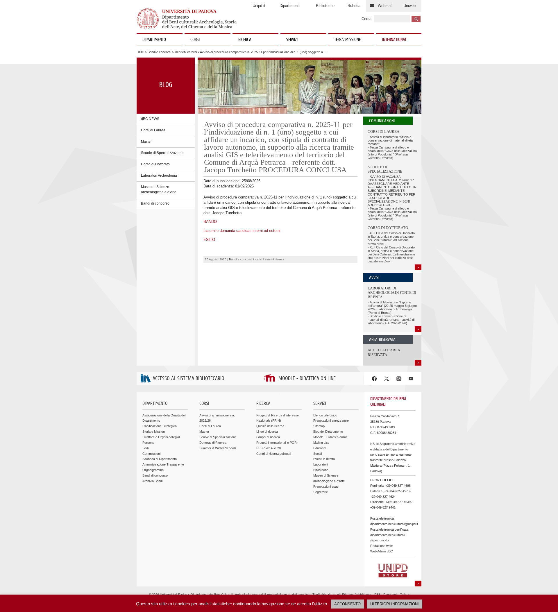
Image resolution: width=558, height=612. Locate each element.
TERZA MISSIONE (347, 40)
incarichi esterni (186, 52)
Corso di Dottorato (155, 164)
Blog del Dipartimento (328, 431)
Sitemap (319, 426)
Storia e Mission (153, 431)
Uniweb (409, 5)
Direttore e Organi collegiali (161, 437)
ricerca (280, 259)
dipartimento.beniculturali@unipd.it (394, 524)
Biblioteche (325, 5)
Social (317, 453)
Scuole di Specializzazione (162, 153)
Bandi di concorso (155, 203)
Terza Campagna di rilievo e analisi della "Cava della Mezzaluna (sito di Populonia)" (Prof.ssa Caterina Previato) (392, 153)
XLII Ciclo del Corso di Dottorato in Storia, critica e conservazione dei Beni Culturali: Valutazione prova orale (391, 238)
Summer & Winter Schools (217, 448)
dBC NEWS (150, 119)
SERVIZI (292, 40)
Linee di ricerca (267, 431)
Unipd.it (259, 5)
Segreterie (320, 492)
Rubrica (354, 5)
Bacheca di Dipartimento (159, 459)
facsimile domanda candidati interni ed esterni (241, 230)
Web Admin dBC (381, 551)
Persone (148, 442)
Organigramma (153, 470)
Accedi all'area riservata (384, 352)
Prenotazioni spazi (326, 486)
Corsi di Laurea (153, 130)
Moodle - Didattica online (330, 437)
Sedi (145, 448)
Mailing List (321, 442)
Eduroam (319, 448)
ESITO (209, 239)
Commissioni (151, 453)
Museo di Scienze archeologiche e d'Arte (158, 189)
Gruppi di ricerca (268, 437)
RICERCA (244, 40)
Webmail (385, 5)
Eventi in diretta (324, 459)
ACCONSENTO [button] (347, 604)
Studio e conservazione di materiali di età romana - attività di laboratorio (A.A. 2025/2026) (391, 319)
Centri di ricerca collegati (273, 453)
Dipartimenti (290, 5)
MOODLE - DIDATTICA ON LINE (307, 378)
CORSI (195, 40)
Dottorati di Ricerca (212, 442)
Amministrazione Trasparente (163, 464)
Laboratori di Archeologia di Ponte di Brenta (392, 292)
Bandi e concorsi (159, 52)
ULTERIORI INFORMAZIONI (394, 604)
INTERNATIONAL (394, 40)
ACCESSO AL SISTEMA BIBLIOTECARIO (188, 378)
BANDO (210, 221)
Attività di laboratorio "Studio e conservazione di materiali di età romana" (390, 140)
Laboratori (320, 464)
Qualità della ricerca (270, 426)
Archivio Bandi (152, 481)
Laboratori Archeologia (159, 175)
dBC (141, 52)
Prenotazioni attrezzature (331, 420)
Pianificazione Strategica (159, 426)
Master (146, 141)
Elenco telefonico (325, 415)
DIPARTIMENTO (154, 40)
